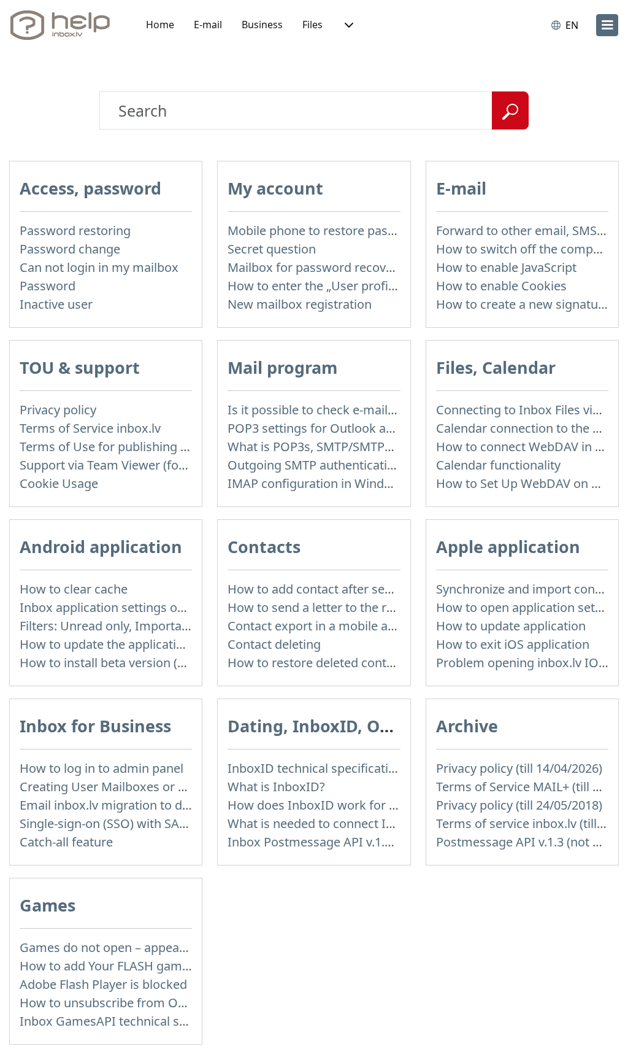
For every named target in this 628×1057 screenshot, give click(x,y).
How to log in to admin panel (101, 768)
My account (275, 188)
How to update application (511, 626)
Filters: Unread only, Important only (120, 626)
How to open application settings (529, 607)
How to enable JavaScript (506, 267)
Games (47, 905)
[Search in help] (510, 110)
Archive (467, 725)
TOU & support (80, 367)
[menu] (607, 25)
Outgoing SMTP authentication (315, 465)
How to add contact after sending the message (360, 589)
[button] (348, 25)
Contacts (264, 546)
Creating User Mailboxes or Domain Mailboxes (152, 786)
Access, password (90, 188)
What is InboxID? (276, 786)
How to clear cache (74, 589)
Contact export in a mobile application (335, 626)
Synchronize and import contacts (529, 589)
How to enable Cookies (501, 285)
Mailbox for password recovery (316, 267)
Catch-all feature (66, 842)
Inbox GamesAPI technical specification (132, 1021)
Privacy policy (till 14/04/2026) (519, 768)
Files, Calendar (496, 367)
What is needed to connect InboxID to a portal (358, 823)
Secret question (272, 249)
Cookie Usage (59, 483)
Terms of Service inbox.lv (90, 428)
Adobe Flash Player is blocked (103, 984)
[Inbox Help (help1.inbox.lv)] (64, 25)
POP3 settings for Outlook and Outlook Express (362, 428)
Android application (101, 546)
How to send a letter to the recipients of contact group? (384, 607)
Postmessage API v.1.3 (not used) (530, 842)
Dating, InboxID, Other (321, 725)
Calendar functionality (498, 465)
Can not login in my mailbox (99, 267)
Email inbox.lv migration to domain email (136, 805)
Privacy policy (58, 409)
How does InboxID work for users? (327, 805)
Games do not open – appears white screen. (144, 947)
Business (262, 24)
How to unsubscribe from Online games (133, 1002)
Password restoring (75, 230)
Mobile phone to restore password (325, 230)
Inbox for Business (95, 725)
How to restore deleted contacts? (321, 662)
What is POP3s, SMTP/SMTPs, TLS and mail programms (384, 446)
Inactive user (56, 304)
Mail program (282, 367)
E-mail (208, 24)
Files (312, 24)
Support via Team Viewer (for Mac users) (134, 465)
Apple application (508, 546)
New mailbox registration (300, 304)
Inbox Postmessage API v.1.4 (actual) (332, 842)
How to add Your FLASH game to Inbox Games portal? (173, 966)
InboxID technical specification (315, 768)
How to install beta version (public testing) (139, 662)
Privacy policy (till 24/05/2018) (519, 805)
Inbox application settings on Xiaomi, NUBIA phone (165, 607)
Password (47, 285)
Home (160, 24)
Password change (70, 249)
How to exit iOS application (512, 644)
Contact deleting (274, 644)
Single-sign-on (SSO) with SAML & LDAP (131, 823)
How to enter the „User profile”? (318, 285)
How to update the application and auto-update (154, 644)
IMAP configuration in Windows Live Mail (343, 483)
